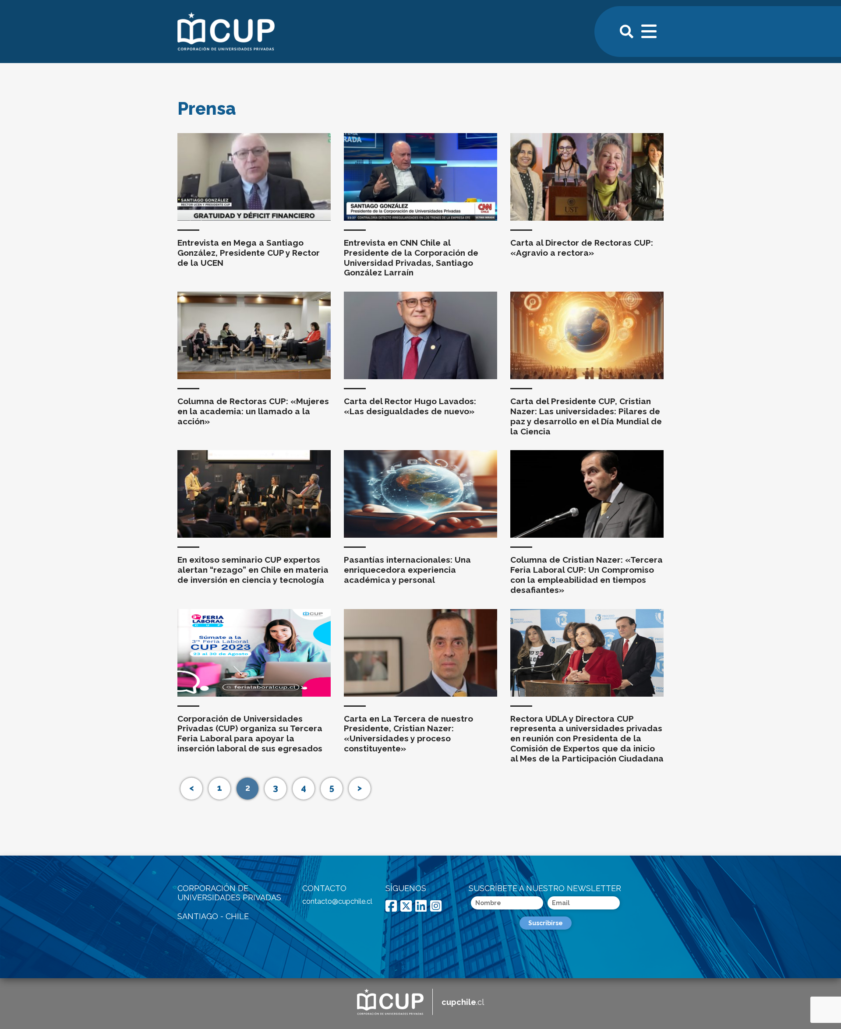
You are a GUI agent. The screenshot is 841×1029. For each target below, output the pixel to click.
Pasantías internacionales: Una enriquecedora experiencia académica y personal (407, 570)
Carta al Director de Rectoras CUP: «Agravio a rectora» (581, 247)
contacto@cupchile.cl (337, 901)
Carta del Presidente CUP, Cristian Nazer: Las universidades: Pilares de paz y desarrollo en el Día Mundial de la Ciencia (586, 416)
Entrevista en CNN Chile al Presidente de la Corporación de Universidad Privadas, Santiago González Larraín (411, 257)
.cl (463, 1002)
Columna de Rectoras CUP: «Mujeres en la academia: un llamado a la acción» (253, 411)
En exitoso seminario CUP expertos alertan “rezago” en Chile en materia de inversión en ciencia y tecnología (253, 570)
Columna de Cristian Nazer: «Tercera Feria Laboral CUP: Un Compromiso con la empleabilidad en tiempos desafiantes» (586, 574)
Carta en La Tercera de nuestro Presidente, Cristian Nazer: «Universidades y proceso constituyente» (408, 733)
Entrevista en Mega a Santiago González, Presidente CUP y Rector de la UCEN (248, 253)
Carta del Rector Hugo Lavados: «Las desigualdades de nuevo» (410, 406)
